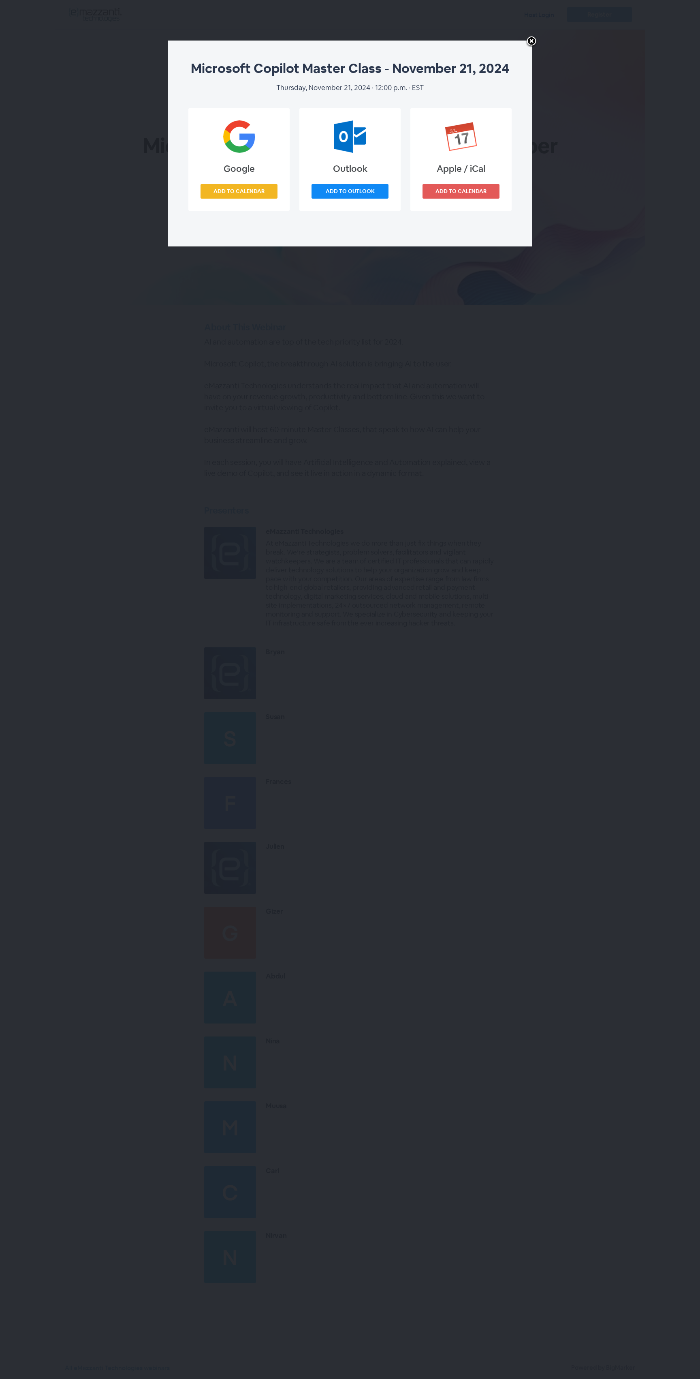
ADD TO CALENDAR (239, 191)
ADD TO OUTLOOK (350, 191)
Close (531, 42)
